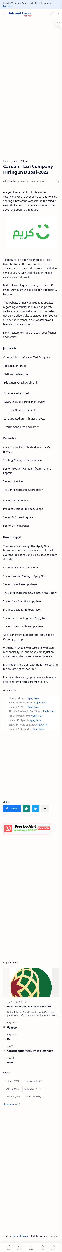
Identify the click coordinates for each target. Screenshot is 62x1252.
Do (8, 1038)
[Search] (57, 13)
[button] (51, 13)
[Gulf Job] (22, 1002)
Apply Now (33, 698)
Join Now (7, 5)
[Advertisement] (31, 53)
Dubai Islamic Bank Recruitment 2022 (29, 1006)
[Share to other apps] (45, 808)
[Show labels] (12, 1104)
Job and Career (21, 1236)
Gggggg (12, 1027)
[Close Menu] (58, 4)
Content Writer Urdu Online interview (30, 1050)
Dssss (10, 1062)
